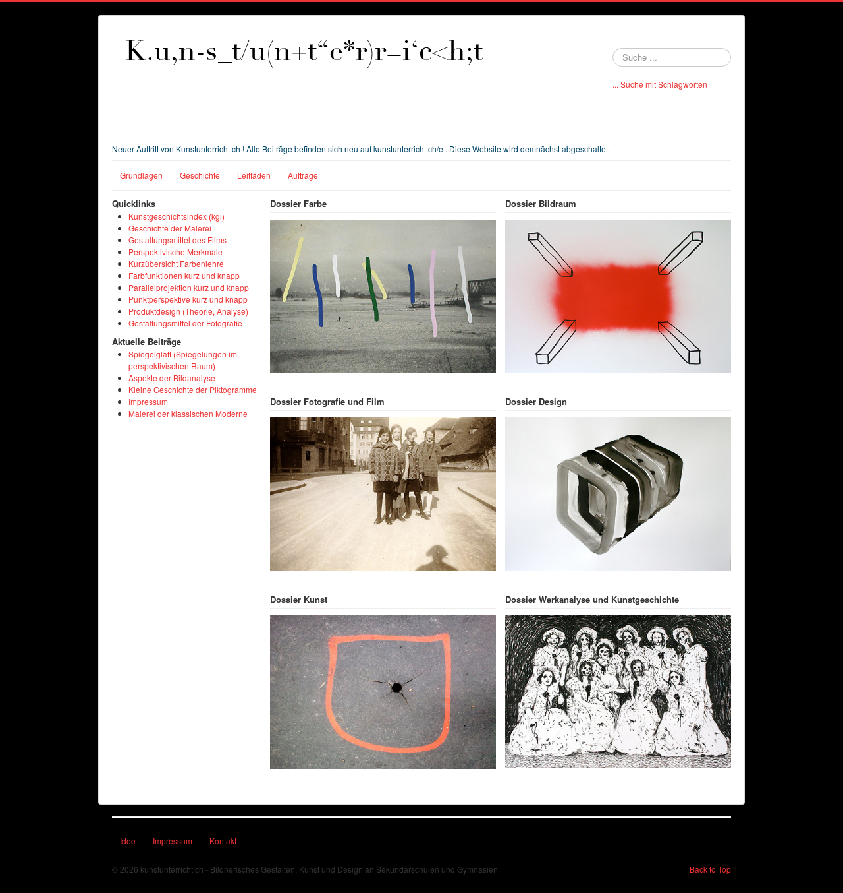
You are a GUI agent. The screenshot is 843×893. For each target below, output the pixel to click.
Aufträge (303, 175)
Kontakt (222, 840)
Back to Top (710, 869)
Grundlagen (141, 175)
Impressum (172, 840)
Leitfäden (254, 175)
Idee (128, 840)
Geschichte (200, 175)
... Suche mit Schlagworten (659, 84)
